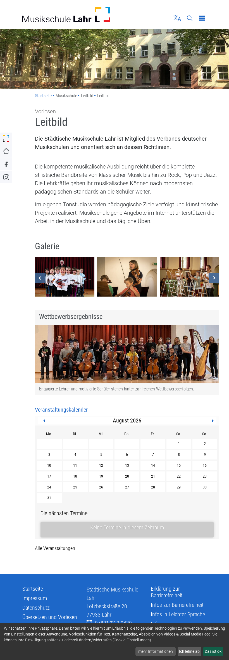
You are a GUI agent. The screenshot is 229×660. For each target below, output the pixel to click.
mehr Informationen (155, 651)
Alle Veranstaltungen (55, 548)
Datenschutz (36, 607)
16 (205, 465)
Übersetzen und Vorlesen (49, 617)
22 (179, 476)
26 (101, 487)
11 (75, 465)
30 (205, 487)
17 (49, 476)
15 (179, 465)
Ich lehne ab (189, 651)
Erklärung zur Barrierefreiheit (167, 592)
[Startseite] (66, 14)
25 (75, 487)
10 (49, 465)
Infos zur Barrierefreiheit (177, 605)
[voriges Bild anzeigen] (40, 278)
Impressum (34, 598)
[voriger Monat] (44, 420)
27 (127, 487)
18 (75, 476)
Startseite (43, 95)
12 (101, 465)
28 (153, 487)
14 (153, 465)
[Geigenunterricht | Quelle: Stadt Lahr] (127, 277)
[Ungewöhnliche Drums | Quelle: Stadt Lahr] (189, 277)
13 (127, 465)
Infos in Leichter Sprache (178, 614)
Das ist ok (213, 651)
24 (49, 487)
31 (49, 498)
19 (101, 476)
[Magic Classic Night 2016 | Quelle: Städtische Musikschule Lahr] (64, 277)
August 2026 (127, 420)
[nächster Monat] (212, 420)
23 (205, 476)
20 (127, 476)
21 (153, 476)
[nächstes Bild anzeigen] (214, 278)
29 (179, 487)
